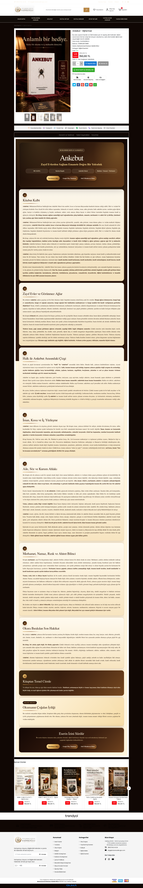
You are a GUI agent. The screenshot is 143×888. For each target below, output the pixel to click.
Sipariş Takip (102, 2)
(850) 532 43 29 (112, 847)
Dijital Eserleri (84, 854)
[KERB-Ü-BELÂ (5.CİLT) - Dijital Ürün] (24, 781)
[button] (123, 9)
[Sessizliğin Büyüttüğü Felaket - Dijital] (48, 781)
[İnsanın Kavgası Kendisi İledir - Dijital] (94, 781)
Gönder (43, 854)
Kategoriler (84, 837)
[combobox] (16, 865)
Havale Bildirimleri (60, 872)
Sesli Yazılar (58, 842)
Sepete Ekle (91, 63)
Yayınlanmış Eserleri (86, 845)
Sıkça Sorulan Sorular (61, 866)
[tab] (51, 135)
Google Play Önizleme (69, 178)
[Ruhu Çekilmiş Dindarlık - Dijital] (71, 781)
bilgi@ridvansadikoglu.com (116, 850)
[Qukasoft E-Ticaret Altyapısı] (71, 886)
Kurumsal (57, 837)
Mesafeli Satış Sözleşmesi (62, 863)
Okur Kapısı (58, 848)
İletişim (117, 2)
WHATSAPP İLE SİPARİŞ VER (84, 70)
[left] (14, 788)
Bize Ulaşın (109, 837)
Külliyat (82, 848)
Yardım (110, 2)
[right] (129, 788)
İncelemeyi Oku (53, 178)
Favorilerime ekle (79, 74)
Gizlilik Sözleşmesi (60, 854)
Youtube (57, 845)
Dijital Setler (84, 851)
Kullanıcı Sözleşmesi (60, 857)
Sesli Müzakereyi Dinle (88, 178)
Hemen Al (104, 63)
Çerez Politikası (59, 860)
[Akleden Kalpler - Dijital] (118, 781)
